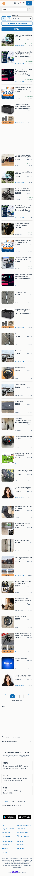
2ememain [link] (20, 848)
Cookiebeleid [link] (6, 836)
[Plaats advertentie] (29, 3)
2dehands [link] (5, 848)
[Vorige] (7, 696)
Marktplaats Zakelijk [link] (24, 825)
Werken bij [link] (20, 841)
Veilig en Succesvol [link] (8, 829)
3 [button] (21, 696)
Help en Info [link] (21, 829)
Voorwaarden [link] (6, 832)
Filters (18, 29)
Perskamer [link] (5, 845)
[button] (19, 3)
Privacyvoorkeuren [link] (23, 836)
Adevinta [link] (20, 845)
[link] (4, 3)
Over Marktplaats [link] (7, 841)
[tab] (4, 18)
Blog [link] (3, 825)
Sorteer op (15, 15)
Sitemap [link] (4, 852)
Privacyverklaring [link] (22, 832)
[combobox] (15, 9)
